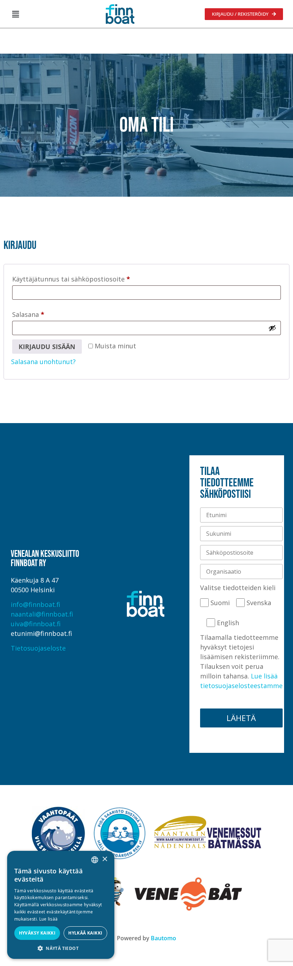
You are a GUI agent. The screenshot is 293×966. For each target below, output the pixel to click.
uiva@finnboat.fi (36, 623)
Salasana (43, 313)
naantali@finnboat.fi (42, 614)
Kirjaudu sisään (47, 346)
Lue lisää (48, 919)
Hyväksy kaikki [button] (37, 933)
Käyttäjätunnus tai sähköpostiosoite (86, 278)
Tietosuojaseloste (38, 648)
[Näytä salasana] (272, 328)
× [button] (104, 859)
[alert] (60, 905)
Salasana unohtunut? (43, 361)
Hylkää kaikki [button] (85, 933)
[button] (15, 14)
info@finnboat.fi (35, 604)
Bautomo (163, 938)
